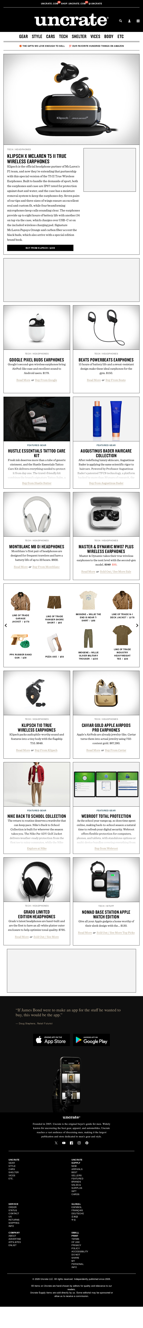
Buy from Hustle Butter (36, 483)
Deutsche (78, 1213)
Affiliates (15, 1241)
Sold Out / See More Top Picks (116, 932)
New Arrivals (77, 1167)
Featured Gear (36, 445)
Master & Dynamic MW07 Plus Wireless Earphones (106, 549)
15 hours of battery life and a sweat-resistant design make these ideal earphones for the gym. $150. (106, 368)
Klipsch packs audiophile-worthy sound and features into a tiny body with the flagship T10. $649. (36, 739)
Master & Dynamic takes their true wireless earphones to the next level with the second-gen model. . (106, 560)
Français (77, 1210)
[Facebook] (71, 1143)
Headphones (23, 149)
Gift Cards (76, 1192)
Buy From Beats (116, 380)
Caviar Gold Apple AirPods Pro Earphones (106, 727)
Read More (23, 380)
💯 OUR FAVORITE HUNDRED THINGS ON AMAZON (96, 45)
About (12, 1235)
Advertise (15, 1238)
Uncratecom (50, 3)
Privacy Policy (76, 1247)
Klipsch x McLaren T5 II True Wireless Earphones (36, 158)
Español (77, 1207)
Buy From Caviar (115, 750)
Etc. (11, 1178)
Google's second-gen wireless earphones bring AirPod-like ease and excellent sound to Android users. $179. (37, 368)
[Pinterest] (87, 1143)
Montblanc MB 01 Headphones (36, 546)
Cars (50, 36)
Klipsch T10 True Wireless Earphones (37, 727)
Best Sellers (77, 1174)
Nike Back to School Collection (36, 816)
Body (109, 36)
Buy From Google (46, 380)
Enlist (12, 1245)
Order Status (13, 1209)
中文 (74, 1219)
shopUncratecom (73, 3)
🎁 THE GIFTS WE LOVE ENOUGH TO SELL (42, 45)
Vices (95, 36)
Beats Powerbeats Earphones (106, 360)
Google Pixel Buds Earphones (36, 360)
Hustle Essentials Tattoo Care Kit (37, 453)
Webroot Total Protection (106, 816)
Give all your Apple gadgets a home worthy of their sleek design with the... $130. (106, 923)
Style (37, 36)
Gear (23, 36)
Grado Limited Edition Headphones (36, 914)
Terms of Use (76, 1240)
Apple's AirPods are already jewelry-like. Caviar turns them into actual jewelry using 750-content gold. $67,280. (106, 739)
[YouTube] (64, 1143)
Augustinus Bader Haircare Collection (106, 453)
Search (120, 20)
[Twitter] (56, 1143)
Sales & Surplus (77, 1186)
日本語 (75, 1216)
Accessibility (80, 1251)
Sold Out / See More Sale (115, 571)
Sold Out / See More (46, 936)
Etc (121, 36)
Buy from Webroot (106, 848)
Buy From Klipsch (46, 750)
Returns (14, 1219)
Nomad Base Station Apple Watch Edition (106, 914)
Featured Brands (77, 1180)
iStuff (110, 905)
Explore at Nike (37, 848)
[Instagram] (79, 1143)
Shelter (79, 36)
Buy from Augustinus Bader (106, 483)
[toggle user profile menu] (129, 21)
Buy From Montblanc (46, 566)
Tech (63, 36)
